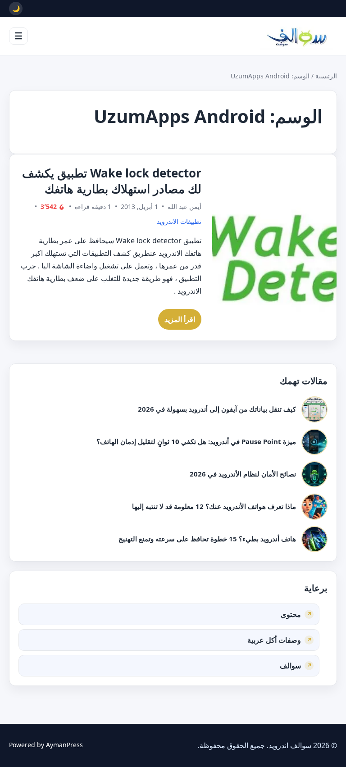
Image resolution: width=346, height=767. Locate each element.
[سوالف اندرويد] (296, 36)
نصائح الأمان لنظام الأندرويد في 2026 (243, 473)
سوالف (290, 666)
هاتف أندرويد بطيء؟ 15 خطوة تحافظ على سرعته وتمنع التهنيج (207, 538)
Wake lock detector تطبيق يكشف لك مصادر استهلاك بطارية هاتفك (111, 181)
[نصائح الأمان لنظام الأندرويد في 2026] (314, 474)
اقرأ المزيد (179, 319)
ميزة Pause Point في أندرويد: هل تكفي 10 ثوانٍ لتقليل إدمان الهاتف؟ (196, 441)
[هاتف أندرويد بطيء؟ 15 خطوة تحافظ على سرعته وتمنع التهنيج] (314, 539)
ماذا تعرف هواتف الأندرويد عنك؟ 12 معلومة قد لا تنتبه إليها (214, 506)
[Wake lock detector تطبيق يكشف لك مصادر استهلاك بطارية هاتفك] (274, 247)
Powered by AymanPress (46, 744)
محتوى (291, 614)
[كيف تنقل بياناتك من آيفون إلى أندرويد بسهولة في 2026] (314, 409)
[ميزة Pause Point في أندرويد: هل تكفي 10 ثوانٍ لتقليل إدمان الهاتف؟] (314, 442)
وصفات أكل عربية (274, 640)
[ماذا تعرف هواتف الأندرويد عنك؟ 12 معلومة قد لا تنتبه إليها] (314, 507)
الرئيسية (326, 76)
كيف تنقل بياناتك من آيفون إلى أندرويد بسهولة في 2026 (217, 408)
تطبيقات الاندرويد (179, 221)
